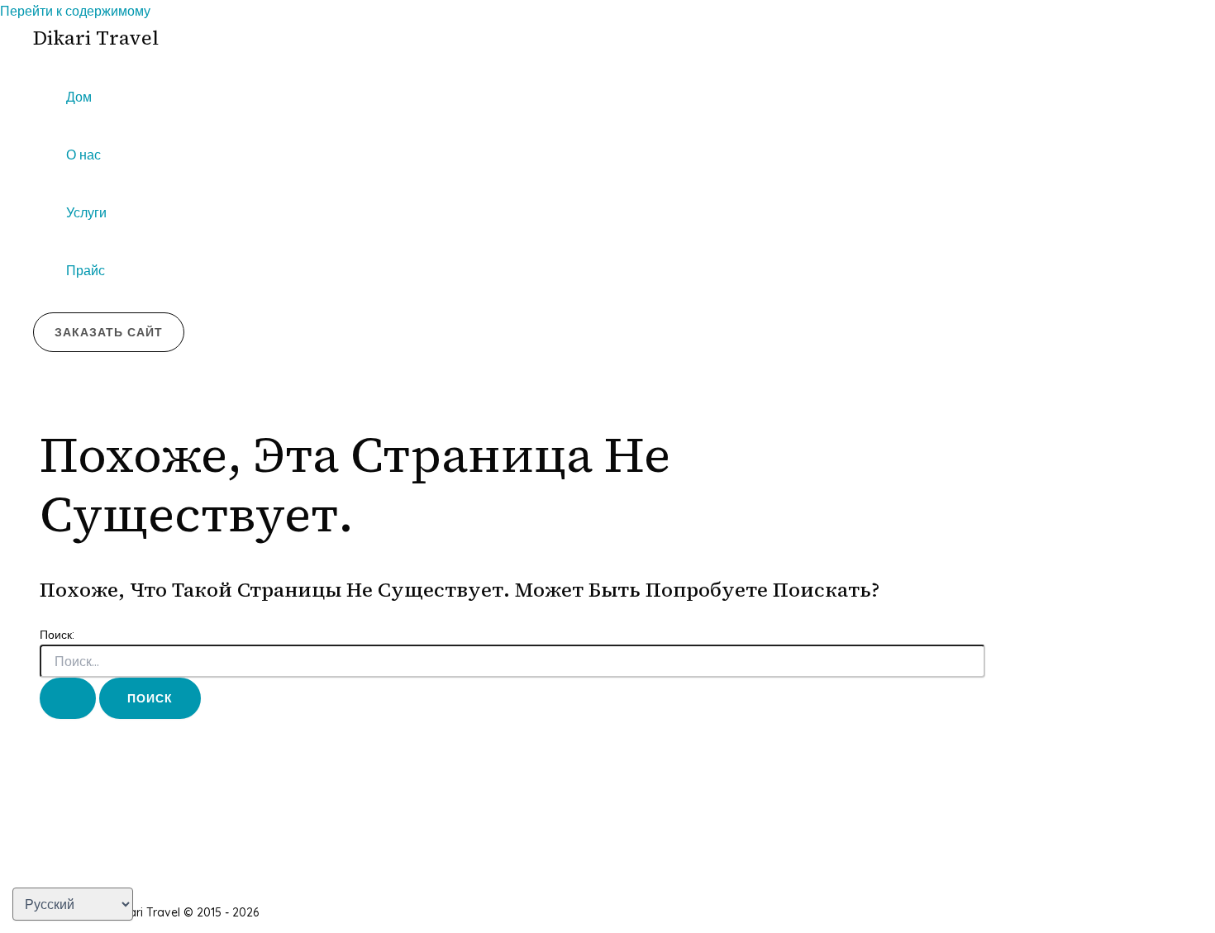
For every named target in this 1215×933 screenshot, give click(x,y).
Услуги (86, 212)
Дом (79, 96)
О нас (83, 154)
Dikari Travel (96, 37)
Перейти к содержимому (75, 10)
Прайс (85, 270)
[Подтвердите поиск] (68, 698)
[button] (108, 332)
